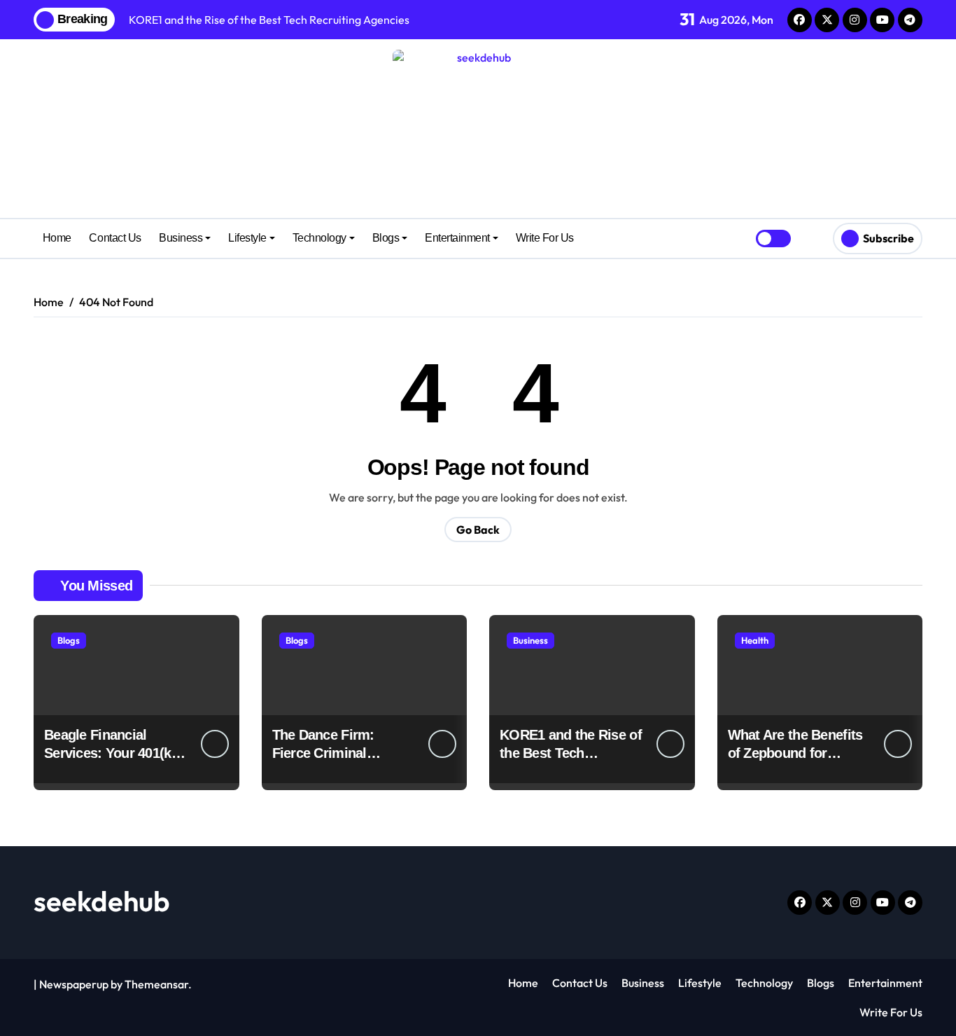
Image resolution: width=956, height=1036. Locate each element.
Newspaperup (73, 984)
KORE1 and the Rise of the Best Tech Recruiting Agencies (571, 753)
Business (180, 238)
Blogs (386, 238)
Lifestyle (247, 238)
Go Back (478, 530)
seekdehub (102, 900)
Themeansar (156, 984)
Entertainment (457, 238)
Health (754, 640)
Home (57, 238)
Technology (319, 238)
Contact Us (115, 238)
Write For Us (545, 238)
